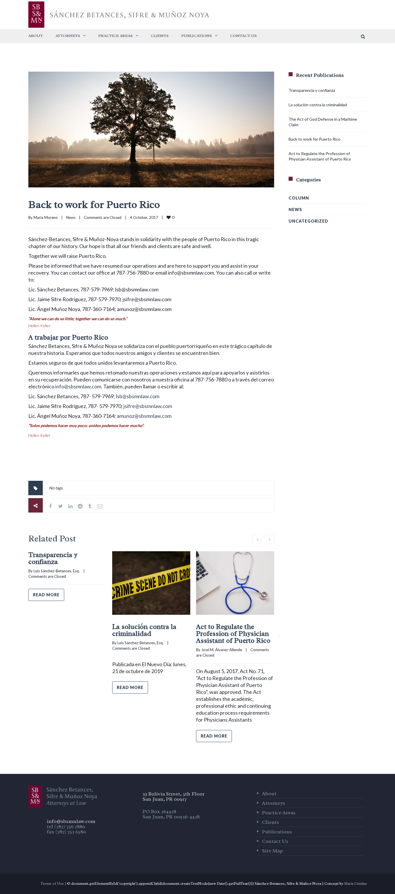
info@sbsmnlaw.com (78, 386)
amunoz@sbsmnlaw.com (144, 416)
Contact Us (243, 35)
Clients (160, 35)
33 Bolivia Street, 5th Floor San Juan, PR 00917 (173, 796)
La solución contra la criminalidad (144, 630)
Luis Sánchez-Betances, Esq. (57, 571)
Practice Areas (115, 35)
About (35, 35)
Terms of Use (52, 883)
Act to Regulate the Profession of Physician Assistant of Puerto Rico (233, 633)
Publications (196, 35)
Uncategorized (308, 221)
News (70, 217)
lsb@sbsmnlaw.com (137, 396)
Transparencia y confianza (52, 558)
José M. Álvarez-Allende (221, 649)
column (299, 197)
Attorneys (68, 35)
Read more (46, 594)
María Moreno (46, 217)
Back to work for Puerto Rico (94, 204)
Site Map (272, 851)
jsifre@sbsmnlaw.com (147, 406)
